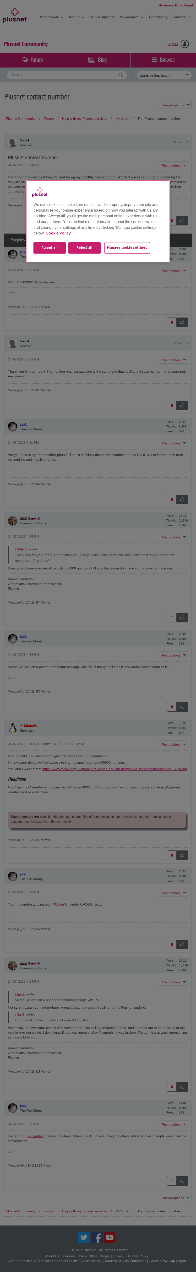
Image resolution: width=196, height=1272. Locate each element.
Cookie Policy (58, 233)
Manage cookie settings (127, 248)
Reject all (84, 248)
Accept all (50, 248)
